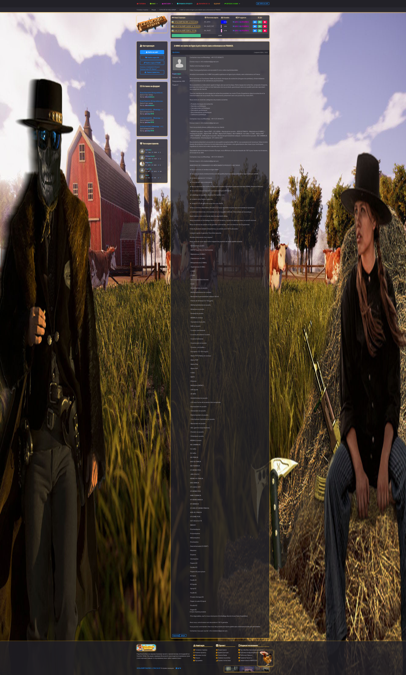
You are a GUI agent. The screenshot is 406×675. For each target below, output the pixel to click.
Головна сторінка (142, 10)
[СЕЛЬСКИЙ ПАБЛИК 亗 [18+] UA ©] (152, 24)
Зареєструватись (153, 72)
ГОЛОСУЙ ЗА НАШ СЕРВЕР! (167, 10)
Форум (154, 10)
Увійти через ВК (153, 57)
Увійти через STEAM (152, 63)
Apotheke (176, 52)
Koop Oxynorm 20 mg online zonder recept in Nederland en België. (163, 101)
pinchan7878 (149, 114)
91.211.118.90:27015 (241, 31)
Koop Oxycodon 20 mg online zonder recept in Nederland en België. (163, 93)
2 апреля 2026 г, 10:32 (261, 52)
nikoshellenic (149, 97)
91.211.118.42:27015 (241, 26)
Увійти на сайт (263, 3)
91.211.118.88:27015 (241, 22)
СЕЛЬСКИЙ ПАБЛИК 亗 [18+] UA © (148, 668)
